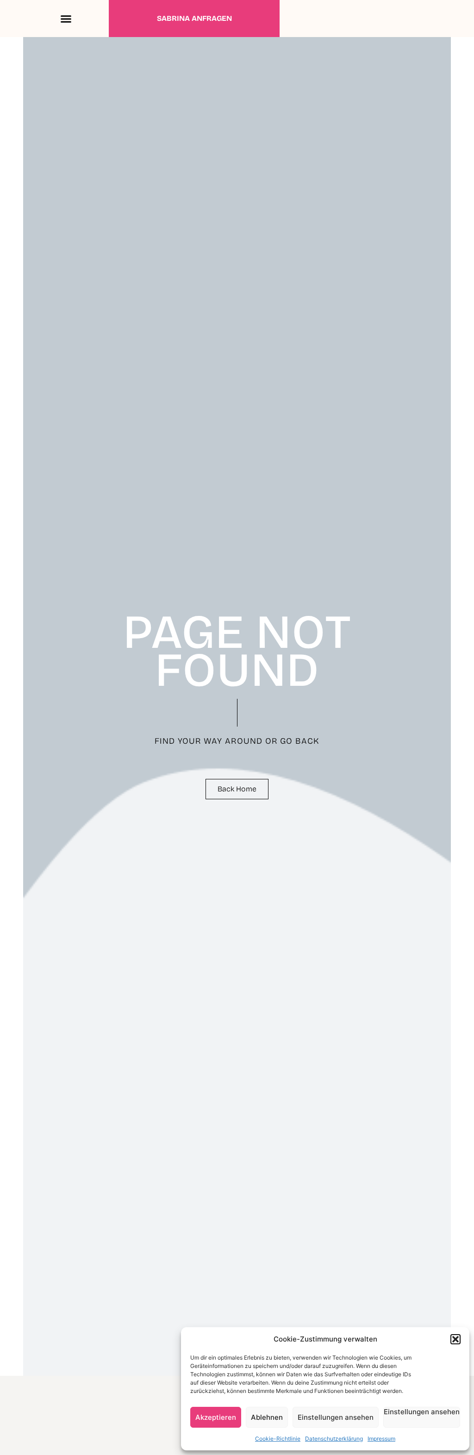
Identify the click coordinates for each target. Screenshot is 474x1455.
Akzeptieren (215, 1417)
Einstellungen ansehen (336, 1417)
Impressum (381, 1438)
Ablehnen (267, 1417)
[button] (455, 1339)
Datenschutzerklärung (334, 1438)
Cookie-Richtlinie (277, 1438)
